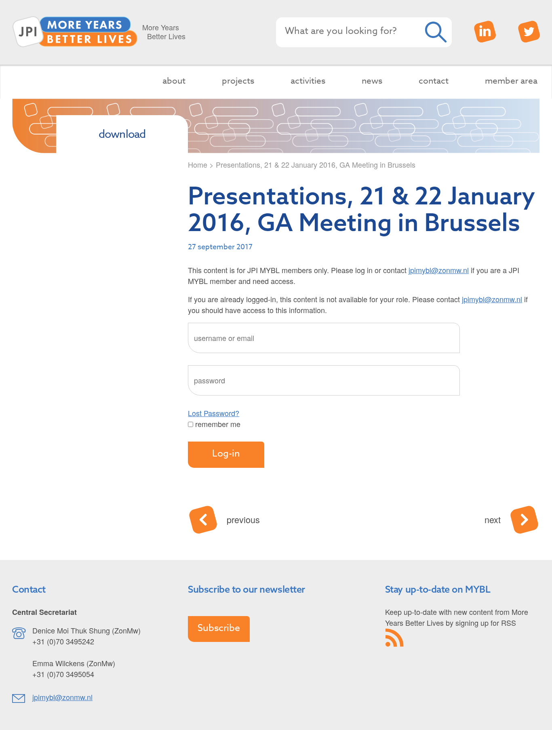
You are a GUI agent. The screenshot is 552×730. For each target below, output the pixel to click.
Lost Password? (213, 413)
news (372, 80)
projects (238, 80)
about (173, 80)
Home (197, 164)
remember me (216, 424)
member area (511, 80)
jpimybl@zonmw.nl (439, 270)
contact (434, 80)
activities (308, 80)
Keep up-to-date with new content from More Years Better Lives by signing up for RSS (456, 617)
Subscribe (219, 628)
